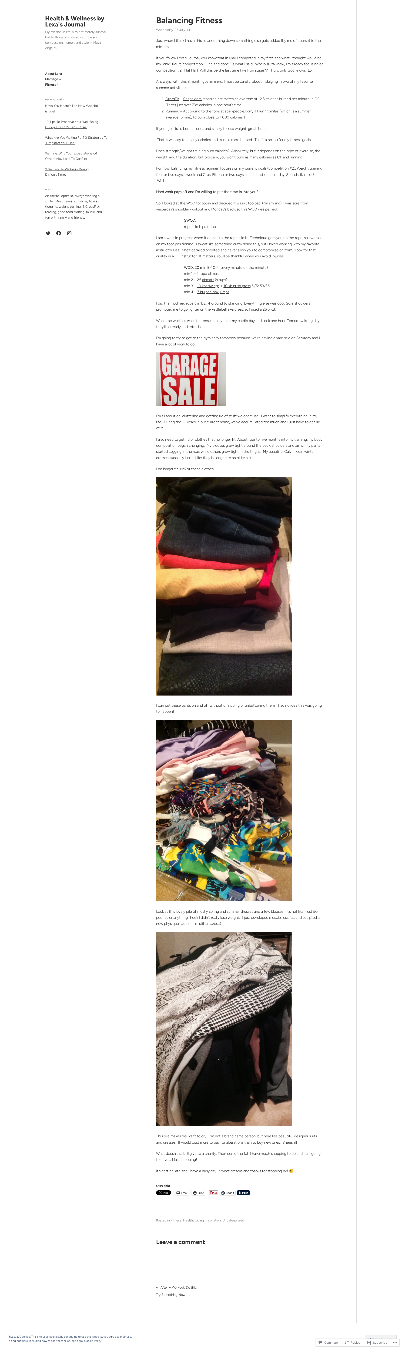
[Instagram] (69, 233)
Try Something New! (171, 1295)
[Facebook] (58, 233)
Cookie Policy (92, 1340)
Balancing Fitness (189, 20)
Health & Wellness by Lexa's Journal (74, 21)
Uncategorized (233, 1220)
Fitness (176, 1220)
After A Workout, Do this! (179, 1288)
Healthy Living (193, 1220)
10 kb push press (237, 286)
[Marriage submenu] (60, 79)
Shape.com (192, 99)
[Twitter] (48, 233)
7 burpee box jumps (213, 292)
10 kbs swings (208, 286)
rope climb (193, 226)
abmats (208, 280)
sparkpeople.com (238, 111)
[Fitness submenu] (58, 84)
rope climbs (209, 273)
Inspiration (213, 1220)
